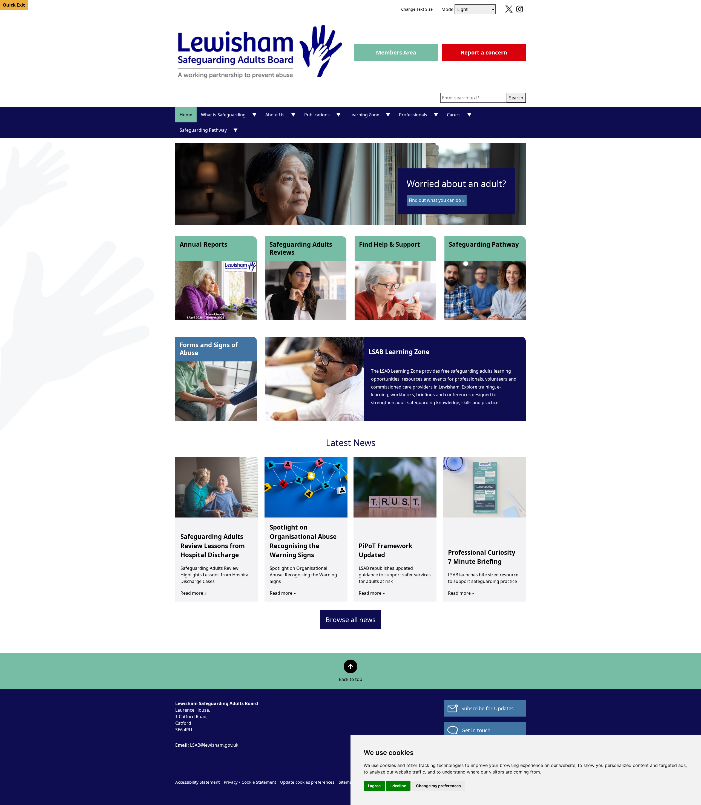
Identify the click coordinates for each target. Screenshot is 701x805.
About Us (275, 115)
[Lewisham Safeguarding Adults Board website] (261, 52)
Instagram (518, 11)
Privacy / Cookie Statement (250, 782)
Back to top (350, 679)
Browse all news (351, 619)
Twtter (507, 11)
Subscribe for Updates (487, 708)
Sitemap (347, 782)
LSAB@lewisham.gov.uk (207, 745)
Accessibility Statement (197, 782)
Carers (454, 115)
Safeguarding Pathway (203, 130)
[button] (516, 98)
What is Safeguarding (223, 115)
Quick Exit (14, 5)
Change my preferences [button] (438, 785)
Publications (317, 115)
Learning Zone (364, 115)
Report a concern (484, 52)
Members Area (396, 52)
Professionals (413, 115)
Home (186, 115)
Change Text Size (417, 9)
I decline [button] (398, 785)
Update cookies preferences (307, 782)
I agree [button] (374, 785)
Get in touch (475, 730)
